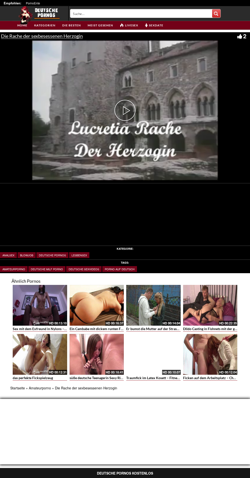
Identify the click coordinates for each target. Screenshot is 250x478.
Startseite (17, 387)
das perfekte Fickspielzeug (33, 378)
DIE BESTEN (71, 25)
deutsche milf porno (47, 269)
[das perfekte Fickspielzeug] (40, 354)
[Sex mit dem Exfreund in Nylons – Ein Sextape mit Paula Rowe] (40, 305)
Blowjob (26, 255)
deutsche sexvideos (84, 269)
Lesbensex (79, 255)
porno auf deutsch (120, 269)
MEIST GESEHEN (100, 25)
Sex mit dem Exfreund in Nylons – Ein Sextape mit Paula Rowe (60, 329)
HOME (22, 25)
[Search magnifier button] (216, 13)
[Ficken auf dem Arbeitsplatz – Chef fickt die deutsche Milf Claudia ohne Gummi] (210, 354)
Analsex (8, 255)
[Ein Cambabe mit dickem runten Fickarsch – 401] (97, 305)
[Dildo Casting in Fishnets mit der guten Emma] (210, 305)
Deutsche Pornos (52, 255)
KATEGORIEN (44, 25)
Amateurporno (13, 269)
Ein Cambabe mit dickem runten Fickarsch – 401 (106, 329)
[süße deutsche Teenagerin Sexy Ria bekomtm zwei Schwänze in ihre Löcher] (97, 354)
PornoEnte (33, 3)
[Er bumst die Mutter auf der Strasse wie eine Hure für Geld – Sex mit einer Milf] (153, 305)
